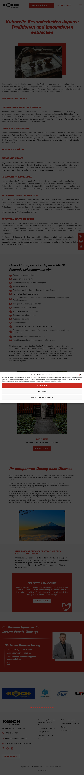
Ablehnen (42, 391)
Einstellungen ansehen (42, 397)
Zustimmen (42, 385)
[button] (81, 375)
